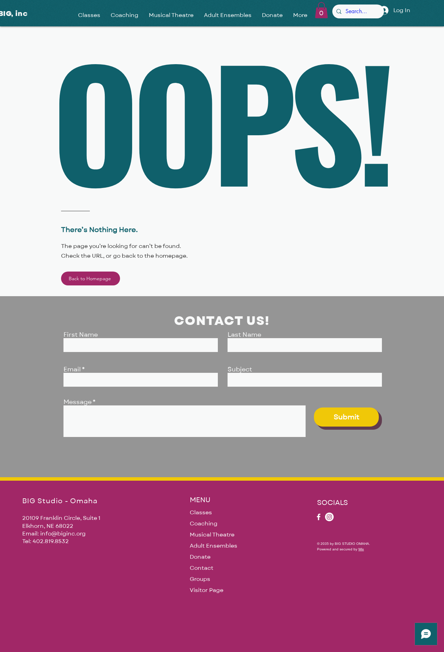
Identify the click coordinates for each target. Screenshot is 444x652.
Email (72, 370)
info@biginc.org (63, 533)
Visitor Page (206, 590)
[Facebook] (318, 517)
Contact (201, 568)
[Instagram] (329, 517)
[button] (321, 10)
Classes (201, 512)
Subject (240, 370)
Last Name (244, 335)
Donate (200, 557)
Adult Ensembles (213, 545)
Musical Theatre (212, 534)
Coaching (203, 523)
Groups (200, 579)
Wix (361, 549)
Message (77, 402)
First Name (80, 335)
